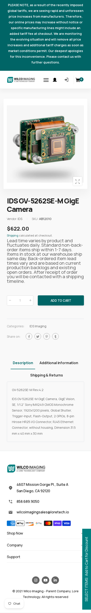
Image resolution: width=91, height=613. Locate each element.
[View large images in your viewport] (77, 181)
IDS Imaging (38, 326)
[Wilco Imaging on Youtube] (45, 580)
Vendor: (12, 219)
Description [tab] (23, 362)
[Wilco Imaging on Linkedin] (55, 580)
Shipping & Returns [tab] (46, 375)
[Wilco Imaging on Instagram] (36, 580)
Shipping (12, 235)
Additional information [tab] (59, 362)
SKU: (35, 219)
